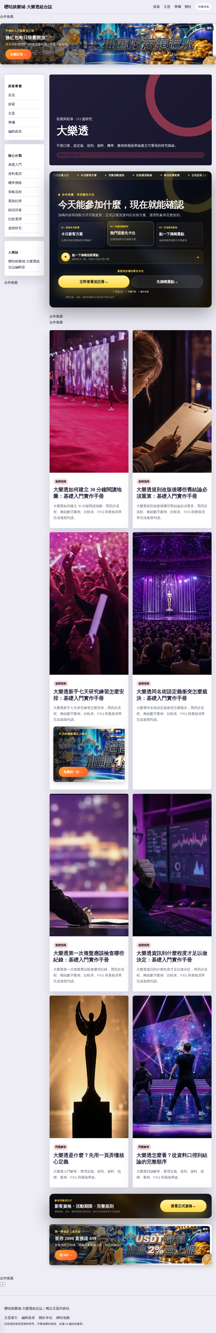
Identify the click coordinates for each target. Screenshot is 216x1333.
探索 (156, 6)
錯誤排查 (15, 210)
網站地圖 (63, 1317)
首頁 (11, 95)
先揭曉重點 (167, 282)
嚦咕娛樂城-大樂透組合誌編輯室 (24, 264)
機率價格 (15, 183)
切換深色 (203, 6)
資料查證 (15, 173)
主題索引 (11, 1317)
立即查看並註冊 (94, 282)
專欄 (177, 6)
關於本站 (45, 1317)
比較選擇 (15, 219)
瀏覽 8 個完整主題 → (71, 154)
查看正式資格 (183, 1206)
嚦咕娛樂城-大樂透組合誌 (28, 6)
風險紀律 (15, 201)
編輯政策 (15, 131)
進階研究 (15, 228)
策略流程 (15, 192)
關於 (188, 6)
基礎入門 (15, 164)
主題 (167, 6)
